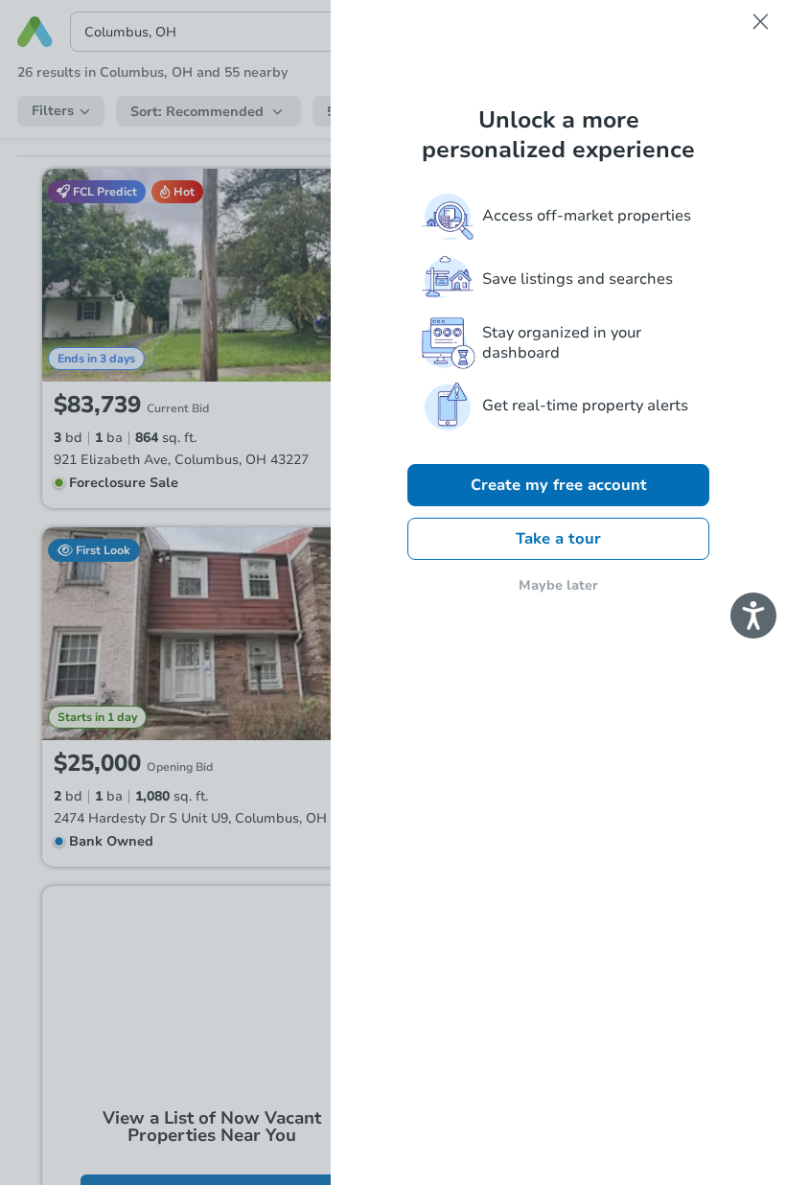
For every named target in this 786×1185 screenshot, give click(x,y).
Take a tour (558, 538)
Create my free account (559, 485)
